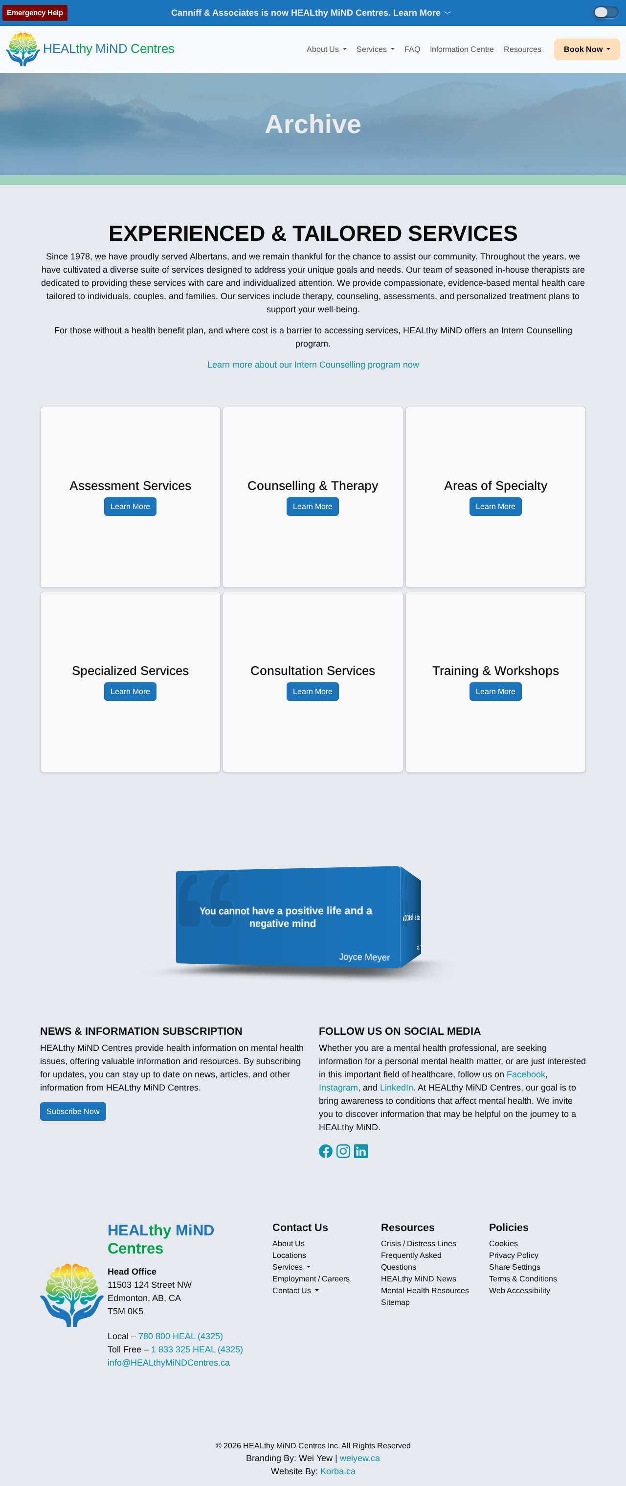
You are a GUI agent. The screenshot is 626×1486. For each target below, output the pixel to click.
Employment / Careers (311, 1279)
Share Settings (514, 1267)
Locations (289, 1255)
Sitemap (395, 1302)
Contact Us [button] (292, 1290)
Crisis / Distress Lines (418, 1243)
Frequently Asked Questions (411, 1261)
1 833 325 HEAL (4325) (197, 1349)
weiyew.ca (360, 1458)
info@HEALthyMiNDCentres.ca (169, 1363)
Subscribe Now (73, 1111)
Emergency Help (35, 12)
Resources (522, 49)
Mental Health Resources (425, 1290)
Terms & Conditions (523, 1279)
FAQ (412, 49)
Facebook (526, 1074)
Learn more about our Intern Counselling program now (313, 365)
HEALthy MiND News (418, 1279)
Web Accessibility (519, 1290)
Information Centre (462, 49)
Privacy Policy (513, 1255)
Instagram (338, 1087)
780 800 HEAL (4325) (180, 1336)
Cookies (503, 1243)
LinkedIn (396, 1087)
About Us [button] (324, 49)
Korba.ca (338, 1471)
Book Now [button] (584, 49)
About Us (288, 1243)
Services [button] (373, 49)
